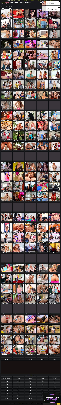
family (7, 4)
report (11, 17)
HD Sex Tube (13, 0)
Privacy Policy (35, 402)
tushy (29, 4)
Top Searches (27, 2)
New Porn (12, 2)
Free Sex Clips (26, 0)
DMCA (39, 402)
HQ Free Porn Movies (6, 378)
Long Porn (22, 2)
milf (34, 4)
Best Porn (17, 2)
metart (23, 4)
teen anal (38, 4)
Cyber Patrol (42, 403)
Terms (31, 402)
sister (12, 4)
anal (9, 4)
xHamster (2, 162)
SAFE (5, 3)
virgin (26, 4)
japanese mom (20, 4)
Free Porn (39, 0)
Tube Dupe (2, 9)
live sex (51, 0)
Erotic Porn (32, 0)
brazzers (15, 4)
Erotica (19, 0)
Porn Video (6, 357)
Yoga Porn (45, 0)
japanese (32, 4)
